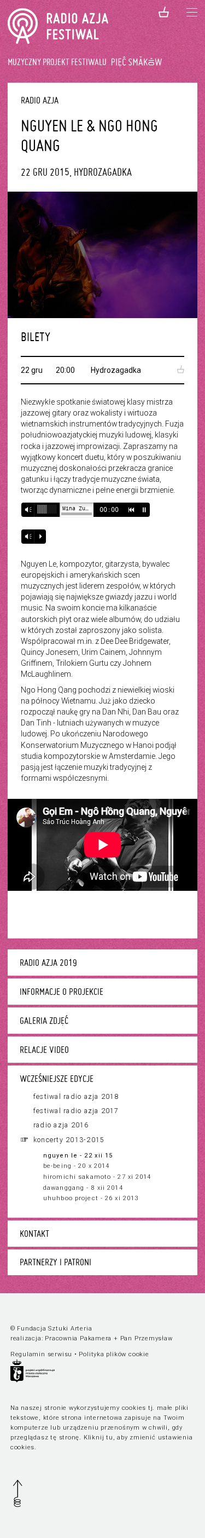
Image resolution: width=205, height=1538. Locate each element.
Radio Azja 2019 (48, 962)
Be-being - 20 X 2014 (76, 1166)
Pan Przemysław (146, 1338)
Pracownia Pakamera (78, 1338)
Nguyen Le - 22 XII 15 (78, 1155)
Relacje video (44, 1049)
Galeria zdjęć (44, 1020)
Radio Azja (39, 100)
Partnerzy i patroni (55, 1262)
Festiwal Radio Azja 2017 (76, 1111)
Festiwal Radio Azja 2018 (76, 1097)
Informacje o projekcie (61, 991)
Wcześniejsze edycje (56, 1078)
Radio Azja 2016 (61, 1125)
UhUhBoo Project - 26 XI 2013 (90, 1198)
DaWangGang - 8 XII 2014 (83, 1187)
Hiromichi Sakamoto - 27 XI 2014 (97, 1176)
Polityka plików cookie (114, 1354)
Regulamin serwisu (41, 1354)
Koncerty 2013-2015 (68, 1140)
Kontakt (34, 1233)
